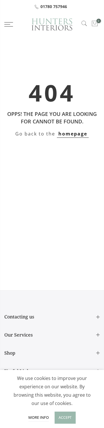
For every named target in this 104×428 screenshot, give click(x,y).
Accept (65, 417)
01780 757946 (53, 6)
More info (38, 417)
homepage (72, 134)
